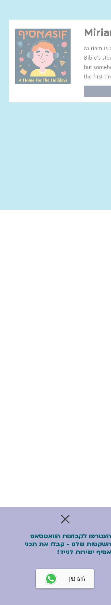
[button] (65, 519)
